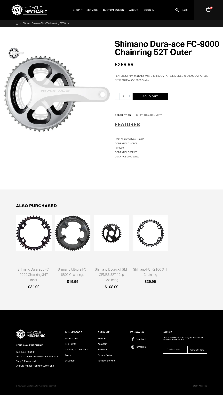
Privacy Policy (105, 355)
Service (101, 338)
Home (17, 23)
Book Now (103, 350)
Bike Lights (70, 344)
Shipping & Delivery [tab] (149, 114)
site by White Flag (200, 386)
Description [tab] (123, 114)
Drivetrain (70, 361)
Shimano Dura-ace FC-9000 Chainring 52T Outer (167, 48)
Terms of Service (106, 361)
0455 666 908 (28, 352)
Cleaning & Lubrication (76, 350)
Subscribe (197, 349)
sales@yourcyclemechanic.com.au (41, 357)
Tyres (68, 355)
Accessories (71, 338)
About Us (102, 344)
